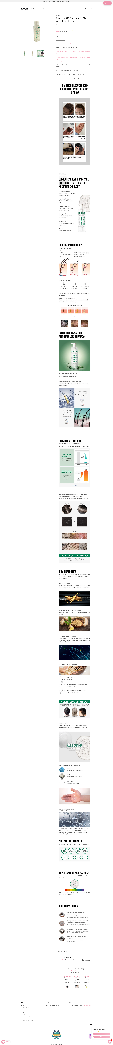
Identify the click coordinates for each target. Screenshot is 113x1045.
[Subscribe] (42, 1024)
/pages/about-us (87, 1005)
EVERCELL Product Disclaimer (27, 1016)
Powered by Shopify (59, 1044)
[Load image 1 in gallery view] (24, 53)
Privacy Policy (24, 1012)
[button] (33, 8)
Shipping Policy (24, 1009)
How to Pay (23, 1005)
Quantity (57, 36)
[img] (74, 971)
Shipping (58, 31)
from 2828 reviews (74, 972)
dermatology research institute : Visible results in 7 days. (70, 61)
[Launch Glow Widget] (3, 1042)
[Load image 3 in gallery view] (40, 53)
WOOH (54, 1044)
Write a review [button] (86, 960)
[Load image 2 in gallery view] (32, 53)
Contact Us (23, 1014)
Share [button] (59, 33)
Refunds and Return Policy (26, 1007)
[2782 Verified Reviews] (56, 1039)
